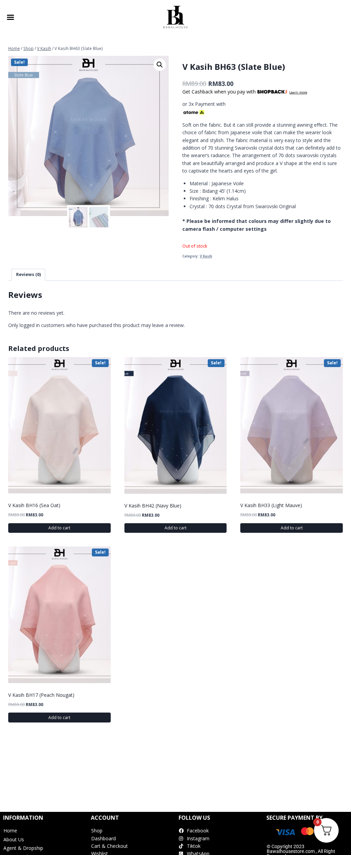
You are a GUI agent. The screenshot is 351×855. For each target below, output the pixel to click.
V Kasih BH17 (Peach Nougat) (41, 695)
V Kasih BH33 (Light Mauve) (271, 505)
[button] (160, 65)
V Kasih (206, 256)
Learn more (298, 92)
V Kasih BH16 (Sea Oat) (34, 505)
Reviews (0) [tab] (28, 274)
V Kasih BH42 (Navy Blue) (152, 505)
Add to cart (59, 528)
